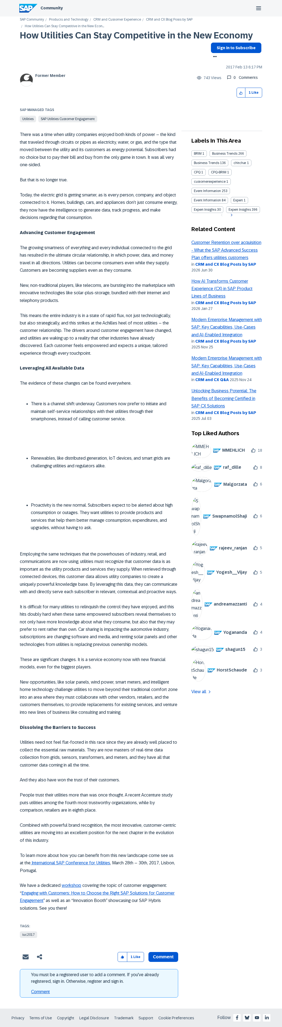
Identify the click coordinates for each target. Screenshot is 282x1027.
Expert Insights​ (240, 210)
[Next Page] (231, 215)
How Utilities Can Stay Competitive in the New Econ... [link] (64, 26)
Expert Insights (205, 210)
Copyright (65, 1018)
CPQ (197, 172)
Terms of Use (40, 1018)
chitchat (240, 163)
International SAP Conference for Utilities (70, 863)
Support (146, 1018)
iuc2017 (28, 935)
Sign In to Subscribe (236, 48)
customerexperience (210, 182)
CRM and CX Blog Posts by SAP (169, 19)
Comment (40, 991)
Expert (238, 200)
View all (198, 691)
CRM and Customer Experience (117, 19)
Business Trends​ (206, 163)
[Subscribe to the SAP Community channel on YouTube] (257, 1017)
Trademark (124, 1018)
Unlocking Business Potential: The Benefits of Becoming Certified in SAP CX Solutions (223, 398)
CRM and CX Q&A (212, 380)
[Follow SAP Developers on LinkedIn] (267, 1017)
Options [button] (214, 57)
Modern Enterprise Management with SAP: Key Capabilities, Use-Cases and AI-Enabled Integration (226, 327)
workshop (71, 885)
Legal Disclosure (94, 1018)
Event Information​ (207, 200)
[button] (241, 93)
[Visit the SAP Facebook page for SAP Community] (237, 1017)
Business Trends (224, 154)
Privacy (18, 1018)
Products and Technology (68, 19)
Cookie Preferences (176, 1018)
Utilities (28, 119)
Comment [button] (163, 956)
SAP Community (32, 19)
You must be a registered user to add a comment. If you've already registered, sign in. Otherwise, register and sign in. (95, 978)
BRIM (198, 154)
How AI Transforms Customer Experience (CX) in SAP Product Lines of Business (222, 289)
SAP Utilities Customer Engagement (68, 119)
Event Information (207, 191)
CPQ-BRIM (218, 172)
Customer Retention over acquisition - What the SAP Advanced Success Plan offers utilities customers (226, 250)
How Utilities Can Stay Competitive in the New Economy (136, 35)
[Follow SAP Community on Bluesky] (247, 1017)
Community (51, 8)
